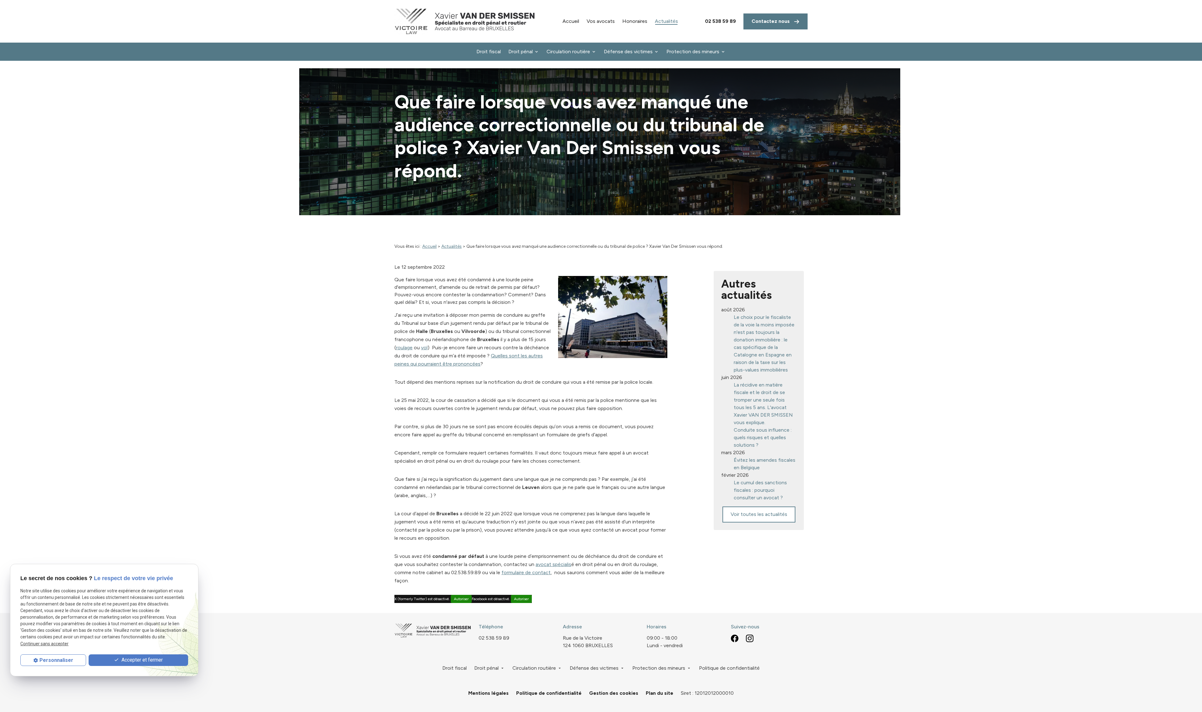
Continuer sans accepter (44, 643)
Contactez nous (771, 21)
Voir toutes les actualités (759, 514)
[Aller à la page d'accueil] (464, 21)
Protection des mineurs (692, 52)
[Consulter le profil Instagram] (749, 638)
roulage (404, 348)
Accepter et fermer (141, 660)
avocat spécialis (553, 564)
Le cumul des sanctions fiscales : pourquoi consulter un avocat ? (760, 490)
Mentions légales (488, 693)
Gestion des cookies (613, 693)
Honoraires (634, 21)
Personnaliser (56, 660)
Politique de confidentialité (729, 668)
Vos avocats (601, 21)
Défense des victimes (628, 52)
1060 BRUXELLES (588, 641)
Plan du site (659, 693)
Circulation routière (568, 52)
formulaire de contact (526, 572)
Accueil (570, 21)
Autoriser (461, 599)
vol (424, 348)
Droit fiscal (488, 52)
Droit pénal (520, 52)
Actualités (666, 21)
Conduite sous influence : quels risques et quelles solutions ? (763, 437)
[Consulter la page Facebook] (734, 638)
